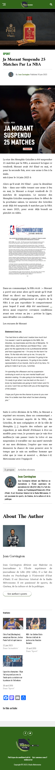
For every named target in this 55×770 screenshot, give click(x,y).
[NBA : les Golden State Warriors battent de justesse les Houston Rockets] (36, 623)
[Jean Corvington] (10, 487)
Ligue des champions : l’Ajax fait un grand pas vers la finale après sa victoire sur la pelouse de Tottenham (13, 676)
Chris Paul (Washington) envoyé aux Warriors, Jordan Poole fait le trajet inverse (13, 637)
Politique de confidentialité (19, 757)
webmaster (28, 759)
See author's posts (17, 593)
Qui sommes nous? (39, 757)
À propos (9, 469)
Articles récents (26, 469)
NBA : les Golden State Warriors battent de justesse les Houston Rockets (34, 638)
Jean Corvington (24, 74)
